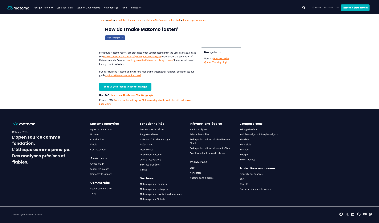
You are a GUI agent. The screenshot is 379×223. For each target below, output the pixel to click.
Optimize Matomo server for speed (123, 75)
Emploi (94, 144)
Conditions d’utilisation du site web (208, 153)
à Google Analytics (249, 129)
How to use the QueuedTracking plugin (132, 95)
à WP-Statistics (247, 159)
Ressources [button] (137, 7)
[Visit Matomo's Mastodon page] (370, 215)
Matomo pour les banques (153, 184)
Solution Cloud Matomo (88, 7)
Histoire (94, 134)
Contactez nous (98, 149)
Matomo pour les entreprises (154, 189)
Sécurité (244, 184)
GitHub (143, 170)
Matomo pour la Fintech (152, 199)
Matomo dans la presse (201, 178)
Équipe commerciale (100, 188)
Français (318, 7)
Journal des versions (150, 159)
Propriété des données (251, 174)
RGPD (242, 179)
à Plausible (245, 144)
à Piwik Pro (245, 139)
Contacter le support (101, 174)
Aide (337, 7)
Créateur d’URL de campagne (155, 139)
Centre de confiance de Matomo (256, 189)
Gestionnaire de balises (152, 129)
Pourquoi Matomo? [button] (43, 7)
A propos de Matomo (100, 129)
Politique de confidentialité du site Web (210, 148)
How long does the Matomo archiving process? (150, 60)
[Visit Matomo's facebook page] (341, 215)
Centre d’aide (97, 164)
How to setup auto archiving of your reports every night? (132, 56)
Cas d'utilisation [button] (65, 7)
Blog (192, 168)
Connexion (328, 7)
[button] (304, 7)
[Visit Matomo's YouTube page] (365, 215)
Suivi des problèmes (150, 165)
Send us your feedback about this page (125, 87)
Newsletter (195, 173)
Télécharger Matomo (151, 154)
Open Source (146, 149)
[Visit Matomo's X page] (347, 215)
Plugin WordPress (149, 134)
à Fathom (244, 149)
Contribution (97, 139)
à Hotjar (244, 154)
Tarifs (124, 7)
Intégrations (146, 144)
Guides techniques (99, 169)
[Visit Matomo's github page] (359, 215)
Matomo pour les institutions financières (161, 194)
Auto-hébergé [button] (111, 7)
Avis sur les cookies (199, 134)
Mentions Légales (199, 129)
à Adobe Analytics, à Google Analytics (259, 134)
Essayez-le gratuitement (355, 7)
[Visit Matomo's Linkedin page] (353, 215)
